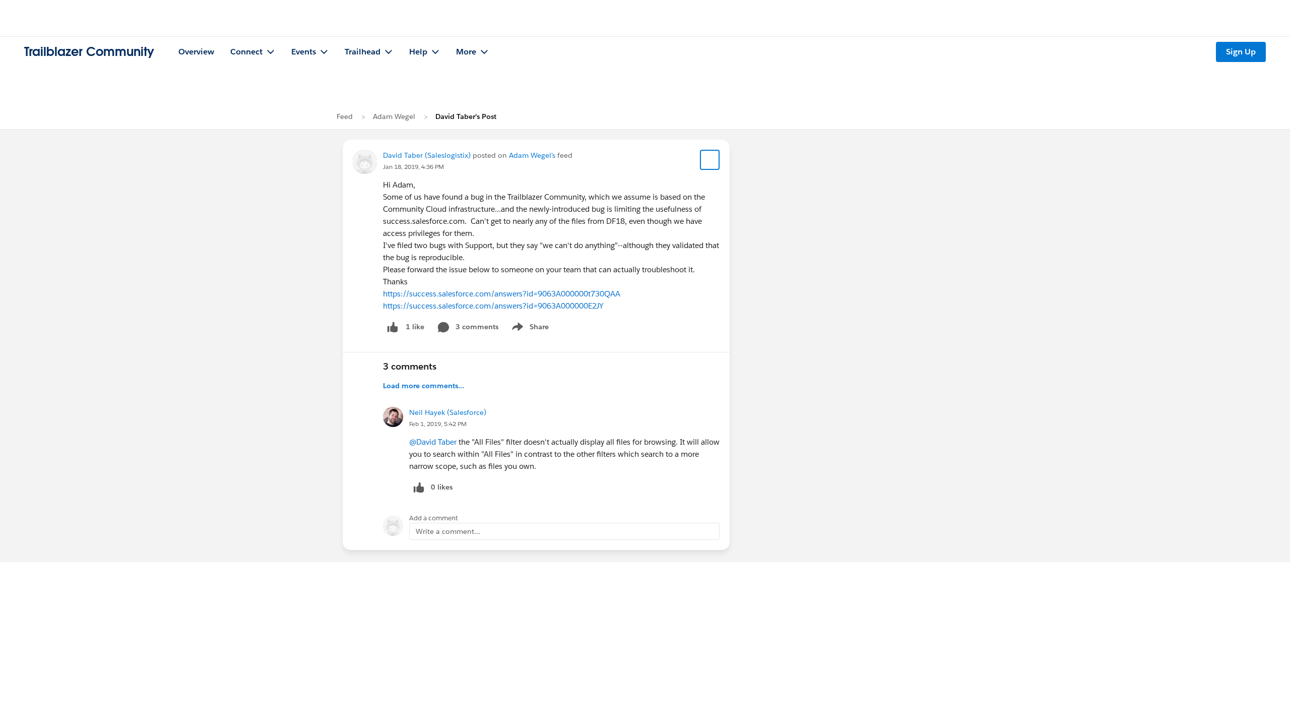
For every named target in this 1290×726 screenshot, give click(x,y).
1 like (415, 326)
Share (528, 328)
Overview (196, 51)
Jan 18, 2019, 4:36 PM (413, 166)
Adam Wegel (394, 116)
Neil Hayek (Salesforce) (447, 412)
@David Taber (433, 442)
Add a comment (433, 518)
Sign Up (1241, 51)
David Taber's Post (465, 116)
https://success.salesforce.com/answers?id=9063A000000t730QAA (501, 293)
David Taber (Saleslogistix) (427, 155)
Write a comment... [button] (448, 531)
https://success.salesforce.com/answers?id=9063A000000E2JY (493, 306)
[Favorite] (710, 160)
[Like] (392, 327)
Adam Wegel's (532, 155)
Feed (345, 116)
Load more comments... (423, 385)
